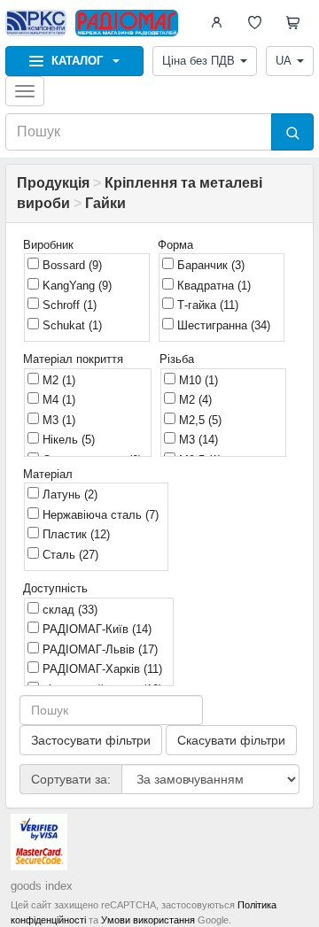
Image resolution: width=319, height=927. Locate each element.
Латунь (68, 494)
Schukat (70, 325)
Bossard (70, 265)
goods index (42, 885)
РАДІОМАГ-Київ (95, 629)
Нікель (67, 439)
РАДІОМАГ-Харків (100, 669)
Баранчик (209, 265)
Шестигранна (222, 325)
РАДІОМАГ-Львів (98, 649)
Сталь (68, 554)
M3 (196, 439)
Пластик (74, 534)
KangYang (75, 285)
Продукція (53, 182)
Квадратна (212, 285)
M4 (57, 399)
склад (68, 609)
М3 (57, 420)
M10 (196, 380)
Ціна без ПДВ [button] (198, 60)
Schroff (68, 305)
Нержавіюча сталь (99, 514)
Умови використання (148, 920)
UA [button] (284, 60)
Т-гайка (206, 305)
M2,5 (198, 420)
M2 (57, 380)
